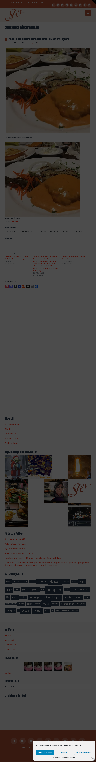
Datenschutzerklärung (68, 757)
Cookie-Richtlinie (56, 757)
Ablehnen (64, 752)
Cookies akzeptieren (45, 752)
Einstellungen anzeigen (83, 752)
